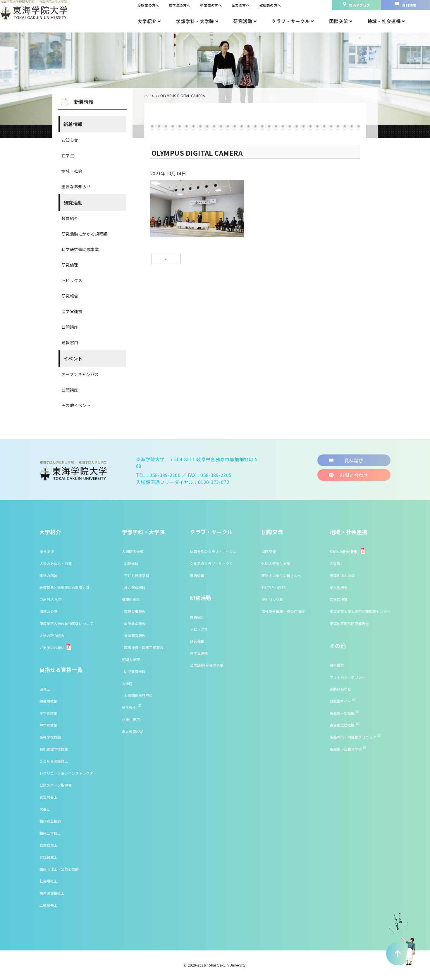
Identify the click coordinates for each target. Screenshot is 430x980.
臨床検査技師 (50, 820)
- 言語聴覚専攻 (134, 635)
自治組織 (197, 575)
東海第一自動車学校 (346, 748)
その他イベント (76, 405)
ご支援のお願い (52, 647)
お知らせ (69, 140)
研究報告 (69, 296)
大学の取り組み (52, 635)
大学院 (127, 683)
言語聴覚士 (48, 856)
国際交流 (272, 532)
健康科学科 (131, 599)
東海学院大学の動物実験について (66, 623)
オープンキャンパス (80, 374)
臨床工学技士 (50, 832)
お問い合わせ (340, 688)
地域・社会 (71, 171)
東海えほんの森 (342, 575)
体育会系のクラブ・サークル (213, 551)
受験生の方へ (148, 5)
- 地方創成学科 (134, 587)
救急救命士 (48, 844)
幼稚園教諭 (48, 700)
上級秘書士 (48, 904)
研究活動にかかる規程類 (84, 234)
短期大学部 (131, 659)
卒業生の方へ (210, 5)
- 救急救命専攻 (134, 623)
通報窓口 (69, 342)
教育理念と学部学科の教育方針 (64, 587)
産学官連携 (71, 311)
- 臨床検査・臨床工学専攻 (143, 647)
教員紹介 (69, 218)
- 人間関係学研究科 (137, 695)
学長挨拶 (46, 551)
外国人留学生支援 (276, 563)
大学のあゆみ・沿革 (55, 563)
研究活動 (72, 202)
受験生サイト (340, 700)
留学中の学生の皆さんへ (281, 575)
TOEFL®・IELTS (273, 587)
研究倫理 (69, 265)
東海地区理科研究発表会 (349, 623)
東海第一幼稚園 (342, 712)
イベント (72, 358)
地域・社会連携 (348, 532)
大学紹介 (50, 532)
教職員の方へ (270, 5)
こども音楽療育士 (53, 760)
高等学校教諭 (50, 736)
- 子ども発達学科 (135, 575)
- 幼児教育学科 (134, 671)
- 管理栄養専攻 (134, 611)
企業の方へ (241, 5)
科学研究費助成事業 (80, 249)
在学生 (67, 155)
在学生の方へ (179, 5)
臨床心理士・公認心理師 (59, 868)
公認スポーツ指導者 (55, 784)
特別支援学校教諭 (53, 748)
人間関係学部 (132, 551)
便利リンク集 (272, 599)
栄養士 (44, 808)
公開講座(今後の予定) (207, 665)
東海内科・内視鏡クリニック (353, 736)
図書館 (335, 563)
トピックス (71, 280)
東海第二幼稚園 (342, 724)
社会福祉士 (48, 880)
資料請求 (337, 665)
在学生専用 (131, 719)
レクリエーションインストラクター (68, 772)
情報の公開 (48, 611)
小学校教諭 (48, 712)
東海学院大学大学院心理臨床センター (360, 611)
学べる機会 (339, 587)
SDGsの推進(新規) (344, 551)
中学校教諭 (48, 724)
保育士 (44, 688)
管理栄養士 (48, 796)
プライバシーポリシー (347, 676)
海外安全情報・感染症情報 (283, 611)
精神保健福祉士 (52, 892)
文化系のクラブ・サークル (211, 563)
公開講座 (69, 327)
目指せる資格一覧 (60, 669)
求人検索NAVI (133, 731)
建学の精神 (48, 575)
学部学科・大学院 (143, 532)
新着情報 (72, 124)
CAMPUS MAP (50, 599)
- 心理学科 (130, 563)
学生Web (129, 707)
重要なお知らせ (76, 186)
